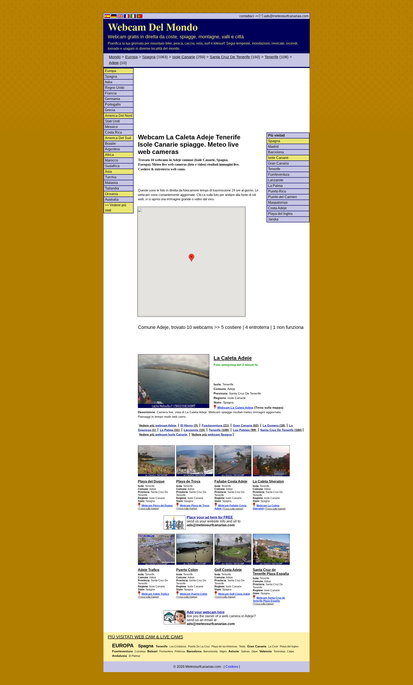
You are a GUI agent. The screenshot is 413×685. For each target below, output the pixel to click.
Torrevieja (279, 651)
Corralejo (140, 651)
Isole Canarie (183, 57)
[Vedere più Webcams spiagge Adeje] (156, 475)
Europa (131, 57)
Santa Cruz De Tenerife (230, 57)
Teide (242, 646)
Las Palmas (242, 430)
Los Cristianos (178, 646)
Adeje (114, 63)
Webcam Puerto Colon (193, 594)
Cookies (231, 666)
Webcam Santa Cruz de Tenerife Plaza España (269, 599)
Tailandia (112, 188)
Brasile (110, 143)
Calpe (290, 651)
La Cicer (273, 646)
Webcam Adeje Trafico (155, 594)
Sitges (223, 651)
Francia (111, 93)
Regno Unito (114, 87)
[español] (108, 17)
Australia (112, 199)
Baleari (152, 651)
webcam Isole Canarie (171, 434)
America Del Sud (118, 138)
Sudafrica (112, 166)
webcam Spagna (220, 434)
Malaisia (111, 183)
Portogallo (113, 104)
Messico (111, 127)
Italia (108, 82)
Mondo (115, 57)
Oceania (111, 194)
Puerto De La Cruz (199, 646)
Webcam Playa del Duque (157, 505)
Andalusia (119, 655)
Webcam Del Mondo (153, 26)
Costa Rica (113, 132)
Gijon (254, 651)
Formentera (166, 651)
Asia (108, 171)
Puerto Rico (277, 191)
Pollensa (180, 651)
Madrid (273, 146)
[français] (127, 17)
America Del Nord (118, 115)
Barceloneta (210, 651)
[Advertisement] (223, 100)
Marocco (111, 160)
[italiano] (133, 17)
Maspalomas (278, 202)
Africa (109, 155)
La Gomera (271, 425)
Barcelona (276, 152)
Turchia (110, 177)
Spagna (149, 57)
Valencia (265, 651)
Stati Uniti (112, 121)
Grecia (110, 110)
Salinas (245, 651)
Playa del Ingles (280, 214)
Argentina (112, 149)
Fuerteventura (278, 174)
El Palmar (134, 655)
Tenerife (271, 57)
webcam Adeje (166, 425)
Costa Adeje (277, 208)
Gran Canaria (278, 163)
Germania (112, 99)
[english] (120, 17)
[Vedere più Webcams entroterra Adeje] (156, 563)
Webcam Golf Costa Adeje (234, 594)
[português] (139, 17)
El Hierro (187, 425)
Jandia (273, 219)
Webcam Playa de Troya (194, 505)
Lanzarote (275, 180)
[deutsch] (114, 17)
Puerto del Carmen (282, 197)
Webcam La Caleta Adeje (235, 407)
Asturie (233, 651)
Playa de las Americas (224, 646)
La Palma (275, 186)
